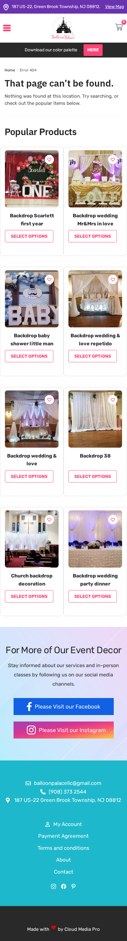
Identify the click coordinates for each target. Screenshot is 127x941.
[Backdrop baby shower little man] (32, 298)
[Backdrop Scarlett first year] (32, 178)
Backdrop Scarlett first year (32, 220)
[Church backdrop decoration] (32, 539)
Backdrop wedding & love (32, 460)
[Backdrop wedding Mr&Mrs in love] (95, 178)
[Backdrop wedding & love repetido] (95, 298)
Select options (29, 236)
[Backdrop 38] (95, 419)
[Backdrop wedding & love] (32, 419)
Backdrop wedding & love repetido (95, 340)
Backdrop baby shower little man (31, 340)
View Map (114, 6)
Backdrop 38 (95, 456)
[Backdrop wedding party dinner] (95, 539)
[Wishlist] (49, 159)
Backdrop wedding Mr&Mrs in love (95, 220)
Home (10, 70)
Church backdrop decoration (31, 580)
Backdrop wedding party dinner (95, 580)
